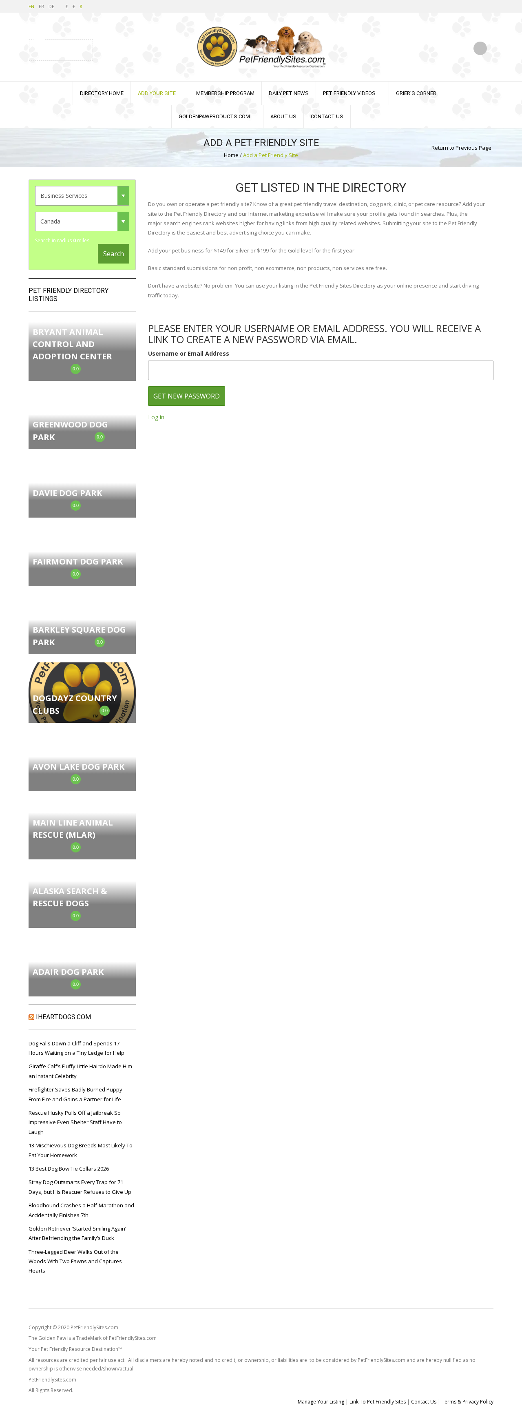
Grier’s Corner (416, 93)
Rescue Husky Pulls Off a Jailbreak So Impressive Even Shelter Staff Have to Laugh (75, 1122)
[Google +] (70, 49)
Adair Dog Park (68, 971)
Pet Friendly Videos (349, 93)
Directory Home (102, 93)
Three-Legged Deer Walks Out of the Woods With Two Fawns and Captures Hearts (75, 1261)
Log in (156, 417)
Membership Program (225, 93)
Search (113, 253)
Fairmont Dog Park (78, 561)
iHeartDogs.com (63, 1017)
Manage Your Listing (321, 1401)
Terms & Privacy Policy (467, 1401)
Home (231, 155)
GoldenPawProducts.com (214, 116)
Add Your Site (157, 93)
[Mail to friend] (80, 49)
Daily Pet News (289, 93)
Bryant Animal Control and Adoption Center (72, 344)
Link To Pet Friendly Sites (377, 1401)
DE (51, 6)
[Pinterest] (60, 49)
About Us (283, 116)
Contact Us (327, 116)
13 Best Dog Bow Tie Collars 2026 (69, 1168)
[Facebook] (50, 49)
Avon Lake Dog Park (78, 766)
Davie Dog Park (67, 492)
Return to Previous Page (461, 147)
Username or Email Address (188, 353)
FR (41, 6)
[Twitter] (39, 49)
